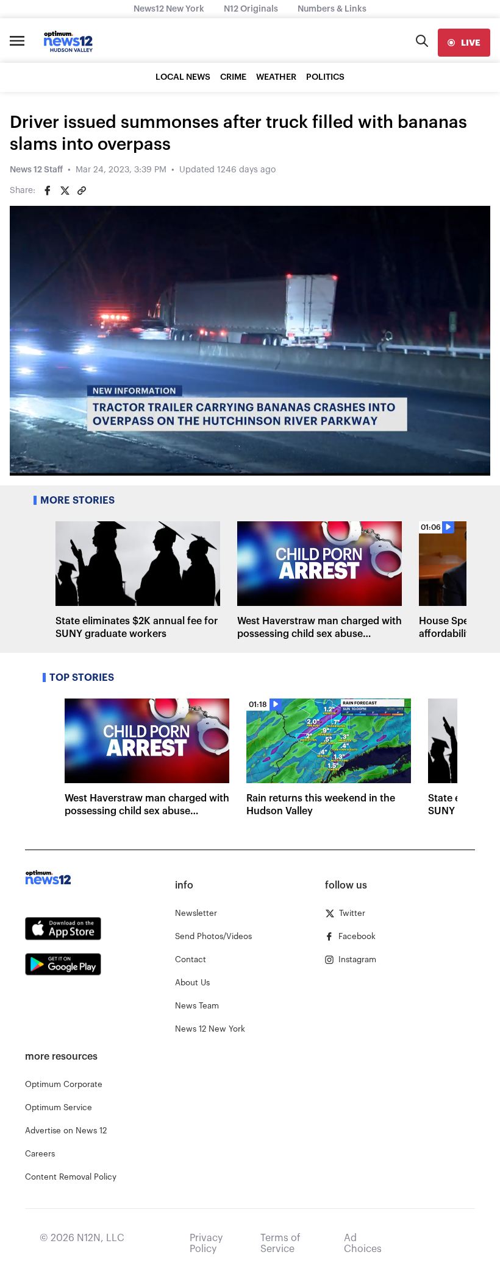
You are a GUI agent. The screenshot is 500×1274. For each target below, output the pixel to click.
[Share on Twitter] (65, 190)
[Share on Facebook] (47, 190)
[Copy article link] (82, 190)
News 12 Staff (36, 170)
